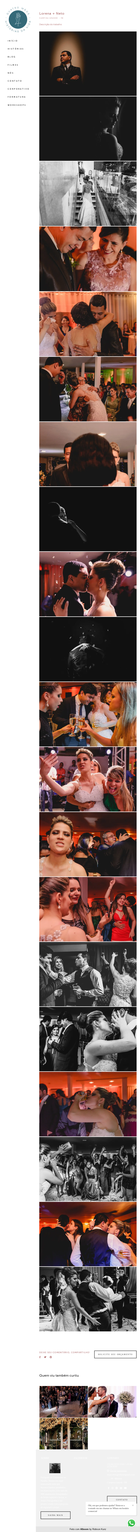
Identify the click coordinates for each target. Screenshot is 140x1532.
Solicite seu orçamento (115, 1354)
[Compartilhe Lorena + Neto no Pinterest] (51, 1357)
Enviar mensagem (118, 1471)
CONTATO (15, 81)
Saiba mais (55, 1515)
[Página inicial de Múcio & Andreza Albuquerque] (18, 20)
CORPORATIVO (19, 89)
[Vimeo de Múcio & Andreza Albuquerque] (121, 1488)
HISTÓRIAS (16, 49)
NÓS (11, 73)
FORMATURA (17, 97)
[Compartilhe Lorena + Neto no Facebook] (40, 1357)
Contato (122, 1500)
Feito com (88, 1529)
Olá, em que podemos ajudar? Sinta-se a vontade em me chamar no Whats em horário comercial (108, 1508)
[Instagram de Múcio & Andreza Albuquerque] (112, 1488)
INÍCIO (13, 41)
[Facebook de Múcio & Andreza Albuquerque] (108, 1488)
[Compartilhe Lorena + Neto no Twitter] (45, 1357)
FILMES (13, 65)
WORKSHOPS (17, 105)
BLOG (12, 57)
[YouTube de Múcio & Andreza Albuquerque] (125, 1488)
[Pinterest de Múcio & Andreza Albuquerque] (117, 1488)
